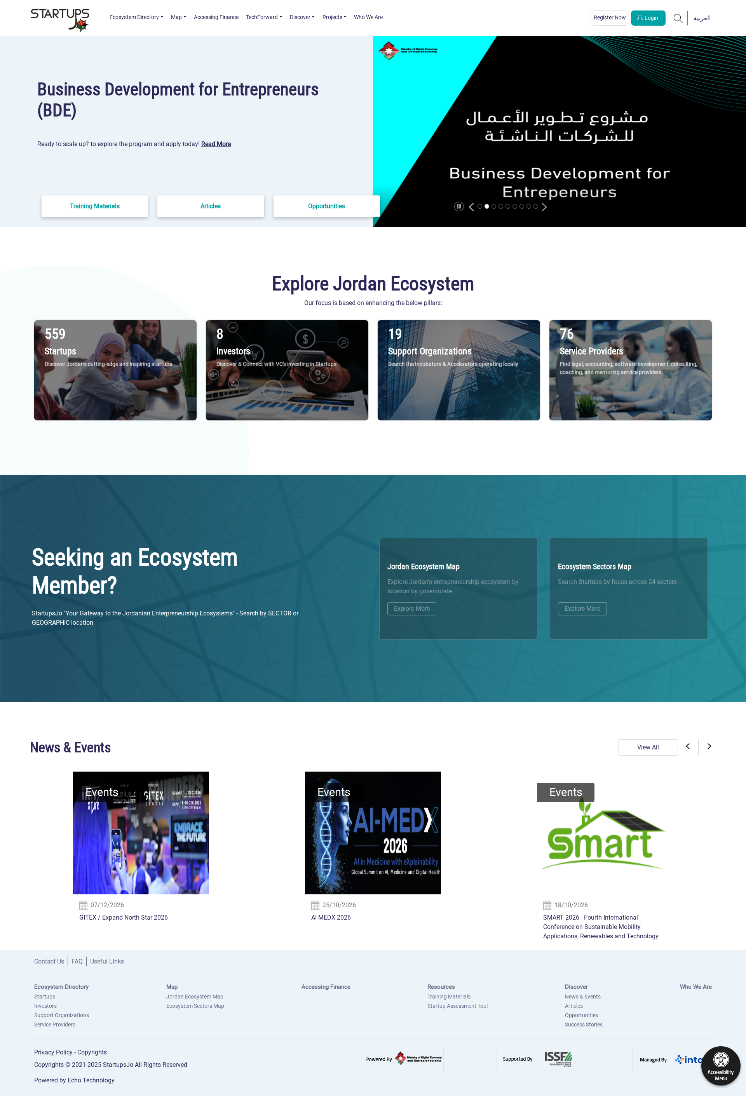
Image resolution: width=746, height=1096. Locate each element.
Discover (300, 17)
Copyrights (92, 1052)
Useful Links (107, 961)
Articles (574, 1006)
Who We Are (368, 17)
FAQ (77, 961)
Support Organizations (61, 1015)
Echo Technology (91, 1080)
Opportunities (581, 1015)
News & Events (583, 996)
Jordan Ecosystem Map (194, 996)
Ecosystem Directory (134, 17)
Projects (332, 17)
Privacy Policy (54, 1052)
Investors (45, 1006)
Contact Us (49, 961)
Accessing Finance (216, 17)
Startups (44, 996)
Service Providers (54, 1024)
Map (176, 17)
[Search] (678, 17)
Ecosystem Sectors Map (195, 1006)
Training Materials (449, 996)
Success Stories (584, 1024)
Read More (216, 144)
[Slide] (480, 206)
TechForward (262, 17)
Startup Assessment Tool (457, 1006)
